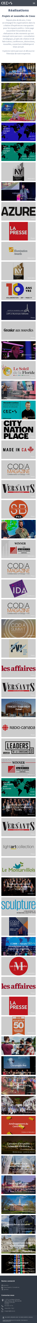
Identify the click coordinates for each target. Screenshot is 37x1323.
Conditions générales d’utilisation (11, 1320)
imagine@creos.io (9, 1311)
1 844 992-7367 (9, 1308)
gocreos (6, 1285)
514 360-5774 (8, 1306)
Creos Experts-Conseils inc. (12, 1287)
